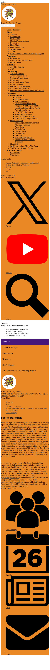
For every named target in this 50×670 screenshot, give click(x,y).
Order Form (14, 155)
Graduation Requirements (19, 89)
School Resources (16, 121)
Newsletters (14, 43)
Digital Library (15, 62)
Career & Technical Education (21, 60)
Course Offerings (16, 84)
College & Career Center (19, 78)
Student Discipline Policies (25, 140)
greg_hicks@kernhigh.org (10, 478)
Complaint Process (22, 99)
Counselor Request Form (19, 82)
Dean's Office (15, 39)
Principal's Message (17, 47)
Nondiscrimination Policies (25, 116)
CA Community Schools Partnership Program (27, 54)
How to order (15, 153)
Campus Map (20, 133)
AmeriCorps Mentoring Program (27, 123)
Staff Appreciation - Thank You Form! (24, 146)
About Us (13, 35)
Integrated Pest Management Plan (27, 106)
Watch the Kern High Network (26, 119)
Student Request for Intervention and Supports (27, 91)
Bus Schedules (20, 131)
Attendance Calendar (22, 125)
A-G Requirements (17, 74)
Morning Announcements (19, 41)
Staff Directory (15, 49)
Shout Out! (14, 144)
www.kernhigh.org (8, 486)
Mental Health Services (23, 114)
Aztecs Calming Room (18, 76)
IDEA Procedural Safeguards (25, 104)
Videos (12, 51)
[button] (9, 32)
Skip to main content (8, 4)
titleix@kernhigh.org (38, 471)
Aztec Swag (19, 127)
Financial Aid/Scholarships (20, 86)
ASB (12, 69)
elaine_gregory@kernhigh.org (12, 482)
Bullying (18, 97)
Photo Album (15, 45)
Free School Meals (22, 102)
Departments (15, 58)
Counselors (14, 80)
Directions (18, 135)
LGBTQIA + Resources (24, 112)
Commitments (15, 37)
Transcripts (19, 142)
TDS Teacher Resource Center (21, 148)
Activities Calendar (17, 67)
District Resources (17, 95)
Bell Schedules (20, 129)
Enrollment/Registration (23, 138)
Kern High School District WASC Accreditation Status (27, 109)
